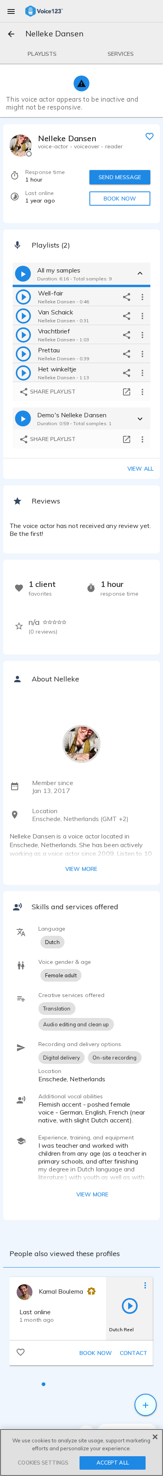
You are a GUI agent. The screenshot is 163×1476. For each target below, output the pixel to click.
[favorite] (149, 136)
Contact (133, 1353)
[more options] (142, 297)
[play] (23, 297)
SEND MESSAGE (120, 177)
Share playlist (52, 391)
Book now (96, 1353)
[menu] (11, 11)
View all (140, 468)
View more (81, 868)
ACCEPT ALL (113, 1462)
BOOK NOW (120, 198)
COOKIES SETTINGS (43, 1462)
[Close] (155, 1437)
